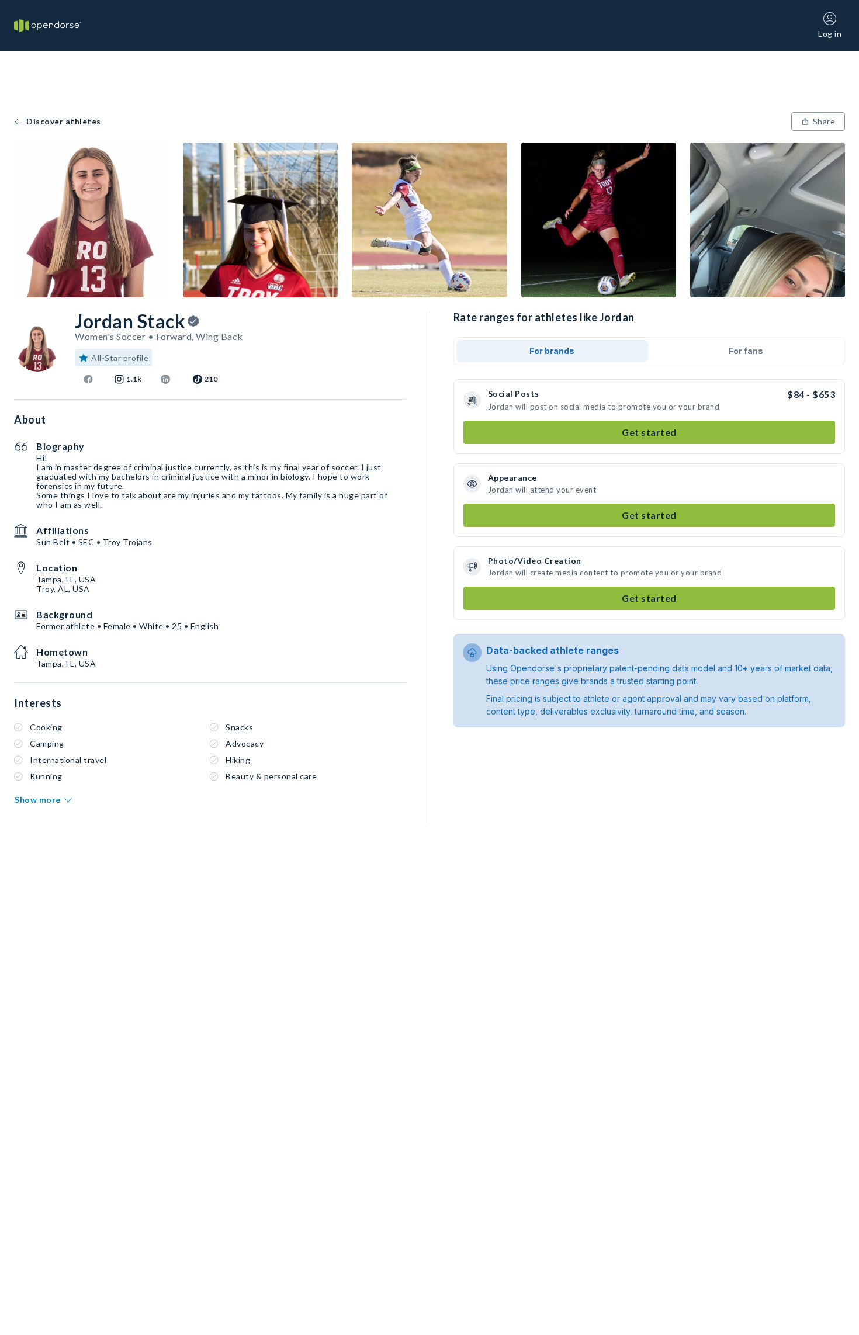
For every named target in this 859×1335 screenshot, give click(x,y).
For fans (746, 351)
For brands (551, 351)
